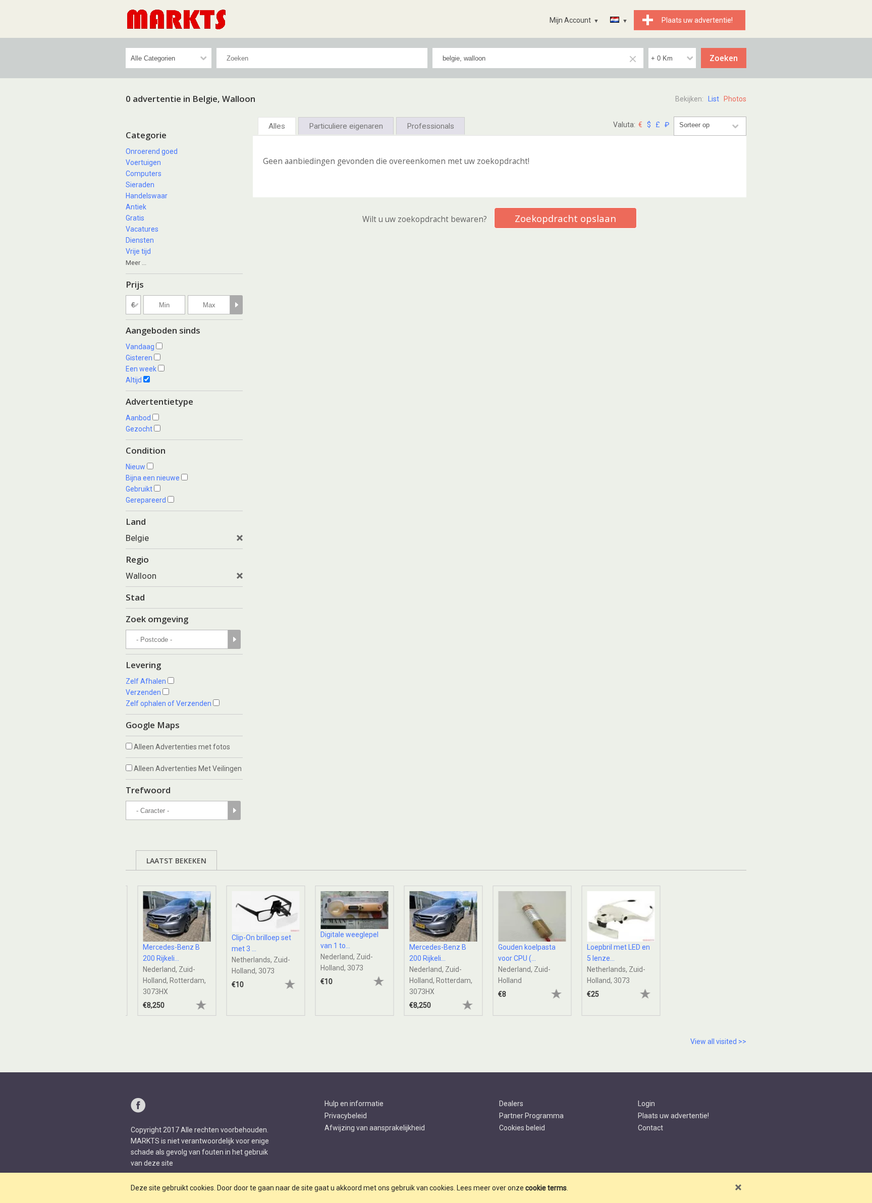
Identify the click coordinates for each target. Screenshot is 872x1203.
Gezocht (139, 429)
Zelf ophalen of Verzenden (168, 703)
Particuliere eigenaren (346, 126)
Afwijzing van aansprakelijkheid (374, 1128)
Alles (276, 126)
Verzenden (143, 692)
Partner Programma (531, 1116)
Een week (141, 369)
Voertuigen (143, 162)
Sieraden (140, 185)
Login (646, 1104)
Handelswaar (147, 196)
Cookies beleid (522, 1128)
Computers (143, 174)
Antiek (136, 207)
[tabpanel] (170, 946)
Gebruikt (139, 489)
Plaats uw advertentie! (673, 1116)
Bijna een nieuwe (153, 478)
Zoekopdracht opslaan (565, 218)
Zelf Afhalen (146, 681)
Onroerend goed (152, 151)
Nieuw (135, 467)
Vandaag (140, 347)
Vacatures (142, 229)
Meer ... (136, 262)
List (713, 99)
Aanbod (138, 418)
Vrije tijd (138, 251)
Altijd (134, 380)
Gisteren (139, 358)
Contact (650, 1128)
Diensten (140, 240)
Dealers (511, 1104)
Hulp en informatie (354, 1104)
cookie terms (546, 1188)
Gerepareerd (146, 500)
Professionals (430, 126)
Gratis (135, 218)
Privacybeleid (345, 1116)
